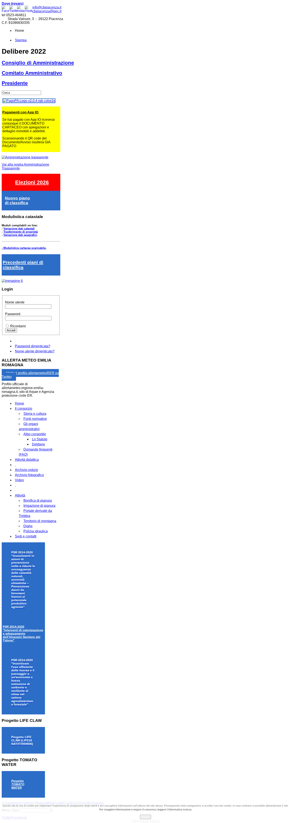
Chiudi (145, 817)
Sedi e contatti (25, 536)
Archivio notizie (26, 470)
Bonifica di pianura (37, 500)
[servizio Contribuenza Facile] (12, 281)
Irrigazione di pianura (39, 505)
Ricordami (18, 326)
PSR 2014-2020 (23, 633)
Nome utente (14, 302)
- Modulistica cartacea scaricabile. (24, 248)
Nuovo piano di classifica (17, 200)
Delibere (38, 444)
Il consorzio (23, 408)
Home (19, 403)
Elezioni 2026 (32, 182)
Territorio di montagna (39, 521)
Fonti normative (35, 419)
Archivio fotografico (29, 475)
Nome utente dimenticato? (35, 351)
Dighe (28, 526)
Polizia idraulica (35, 531)
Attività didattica (27, 459)
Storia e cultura (34, 413)
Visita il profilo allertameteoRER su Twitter (30, 375)
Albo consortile (34, 434)
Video (19, 480)
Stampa (21, 40)
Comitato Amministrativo (32, 73)
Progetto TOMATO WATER (17, 784)
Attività (20, 495)
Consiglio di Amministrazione (38, 63)
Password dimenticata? (32, 346)
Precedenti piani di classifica (23, 265)
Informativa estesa (145, 821)
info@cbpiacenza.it (46, 7)
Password (12, 314)
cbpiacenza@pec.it (46, 11)
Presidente (15, 83)
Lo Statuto (39, 439)
